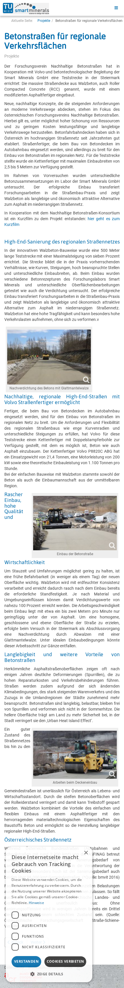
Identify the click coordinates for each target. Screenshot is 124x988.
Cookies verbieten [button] (65, 961)
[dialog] (49, 914)
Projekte (43, 21)
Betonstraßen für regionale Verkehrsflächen (55, 40)
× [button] (86, 853)
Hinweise (36, 902)
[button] (49, 973)
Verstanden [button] (26, 961)
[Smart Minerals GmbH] (26, 8)
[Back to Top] (113, 977)
